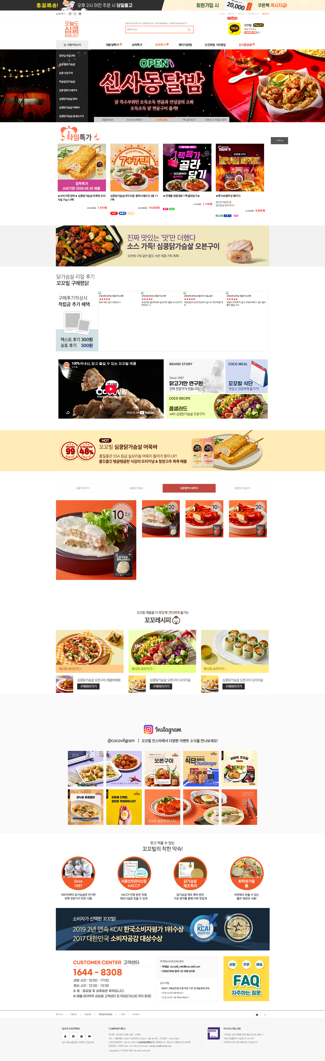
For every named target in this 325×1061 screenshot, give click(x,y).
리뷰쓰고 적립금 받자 (215, 120)
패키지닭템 (185, 45)
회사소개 (59, 1014)
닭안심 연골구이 (67, 56)
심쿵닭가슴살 (136, 488)
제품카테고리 (74, 45)
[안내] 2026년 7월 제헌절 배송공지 (175, 998)
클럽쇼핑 (265, 14)
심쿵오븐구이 (82, 488)
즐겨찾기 (61, 14)
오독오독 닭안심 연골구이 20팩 (111, 296)
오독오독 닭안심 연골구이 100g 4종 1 (156, 296)
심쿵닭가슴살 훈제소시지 (71, 116)
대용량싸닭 (107, 120)
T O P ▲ (279, 140)
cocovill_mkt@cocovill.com (160, 1046)
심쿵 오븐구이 (66, 73)
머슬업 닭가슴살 (67, 81)
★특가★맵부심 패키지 (228, 196)
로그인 (222, 14)
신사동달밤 (245, 45)
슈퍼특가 (137, 45)
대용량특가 (112, 45)
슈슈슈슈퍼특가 (134, 120)
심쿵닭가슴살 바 (242, 488)
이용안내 (73, 1014)
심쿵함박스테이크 (189, 488)
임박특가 (160, 45)
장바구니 (241, 14)
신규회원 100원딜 (215, 45)
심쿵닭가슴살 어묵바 (69, 107)
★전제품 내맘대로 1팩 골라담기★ (181, 196)
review (136, 1014)
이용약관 (87, 1014)
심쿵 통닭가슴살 (67, 64)
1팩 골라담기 (188, 120)
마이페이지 (252, 14)
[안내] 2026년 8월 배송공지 (172, 993)
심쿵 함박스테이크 (68, 90)
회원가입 (231, 14)
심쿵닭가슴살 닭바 (68, 99)
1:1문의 (122, 1014)
